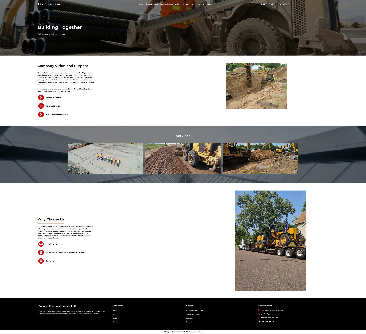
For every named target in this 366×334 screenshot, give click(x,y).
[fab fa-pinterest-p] (273, 321)
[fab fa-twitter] (263, 321)
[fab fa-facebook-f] (260, 321)
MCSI (200, 332)
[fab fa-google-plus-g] (266, 321)
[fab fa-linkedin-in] (270, 321)
